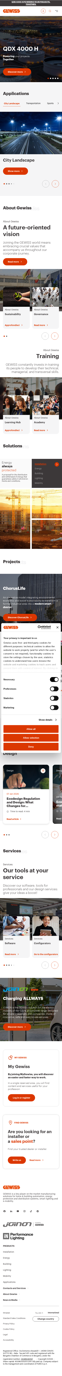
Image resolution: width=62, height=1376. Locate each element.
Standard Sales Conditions (14, 1318)
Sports (50, 103)
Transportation (33, 103)
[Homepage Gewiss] (11, 11)
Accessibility (8, 1340)
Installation (8, 1252)
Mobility (7, 1276)
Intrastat (6, 1313)
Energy (6, 1258)
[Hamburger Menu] (56, 11)
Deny (31, 746)
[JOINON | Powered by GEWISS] (23, 1224)
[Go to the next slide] (55, 183)
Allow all (31, 729)
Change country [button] (45, 1319)
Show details (45, 720)
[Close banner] (57, 627)
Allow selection (31, 737)
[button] (4, 183)
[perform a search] (50, 11)
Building (7, 1264)
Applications (9, 1282)
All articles (50, 752)
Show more (14, 171)
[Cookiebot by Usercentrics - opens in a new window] (38, 627)
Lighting (7, 1270)
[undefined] (54, 834)
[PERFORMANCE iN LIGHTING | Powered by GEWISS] (23, 1236)
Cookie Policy (8, 1329)
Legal (5, 1335)
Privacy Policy (8, 1324)
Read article (13, 819)
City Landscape (12, 103)
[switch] (54, 688)
